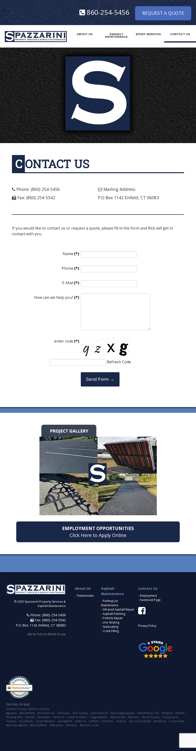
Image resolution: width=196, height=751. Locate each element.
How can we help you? (56, 297)
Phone (70, 268)
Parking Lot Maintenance (109, 603)
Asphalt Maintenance (116, 35)
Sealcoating (109, 627)
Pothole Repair (112, 618)
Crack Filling (110, 631)
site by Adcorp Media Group (46, 634)
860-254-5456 (107, 12)
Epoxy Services (148, 34)
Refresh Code (119, 362)
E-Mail (70, 282)
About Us (85, 34)
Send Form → (100, 379)
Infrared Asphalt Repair (117, 609)
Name (71, 253)
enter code (66, 341)
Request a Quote (163, 13)
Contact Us (180, 34)
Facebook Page (149, 600)
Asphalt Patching (113, 614)
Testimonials (84, 596)
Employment (147, 596)
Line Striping (110, 622)
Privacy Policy (147, 626)
